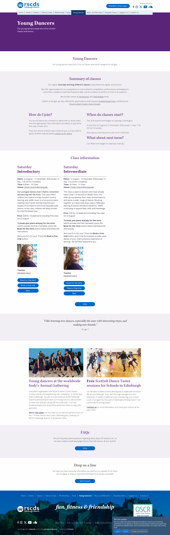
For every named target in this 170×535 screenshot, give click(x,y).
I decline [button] (125, 531)
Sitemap (88, 523)
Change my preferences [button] (139, 531)
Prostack (70, 529)
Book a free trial (28, 285)
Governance (59, 523)
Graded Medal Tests (107, 101)
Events (28, 12)
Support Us (123, 12)
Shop (68, 12)
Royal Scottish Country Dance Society (85, 104)
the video (39, 412)
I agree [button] (117, 531)
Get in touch (85, 481)
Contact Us (134, 12)
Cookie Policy (78, 523)
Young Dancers (78, 12)
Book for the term (28, 280)
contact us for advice (63, 133)
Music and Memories (95, 12)
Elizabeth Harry (24, 273)
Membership (59, 12)
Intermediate (98, 96)
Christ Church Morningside (36, 187)
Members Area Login (118, 6)
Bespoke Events (111, 12)
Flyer (28, 290)
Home (21, 12)
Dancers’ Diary (46, 12)
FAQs (85, 304)
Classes (36, 12)
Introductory (84, 96)
